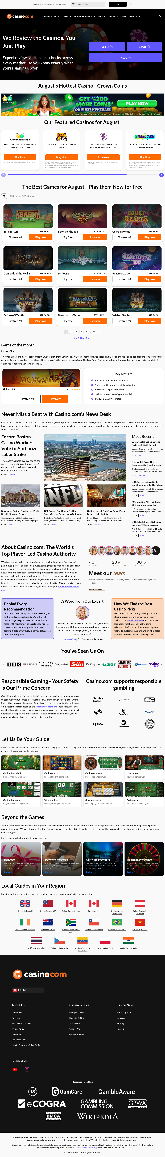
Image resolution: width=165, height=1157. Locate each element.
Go (118, 4)
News (124, 57)
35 (94, 331)
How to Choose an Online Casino (26, 1045)
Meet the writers (95, 589)
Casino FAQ (74, 1028)
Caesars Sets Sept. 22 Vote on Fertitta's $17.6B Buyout (146, 443)
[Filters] (4, 196)
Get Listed (16, 1034)
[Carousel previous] (3, 175)
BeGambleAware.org (87, 1147)
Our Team (16, 1018)
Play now (40, 237)
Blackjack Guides (76, 1012)
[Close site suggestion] (131, 4)
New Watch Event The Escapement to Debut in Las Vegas (145, 463)
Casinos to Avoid (19, 1039)
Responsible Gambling (21, 1023)
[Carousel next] (161, 175)
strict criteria (136, 620)
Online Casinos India (128, 948)
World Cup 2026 (124, 1012)
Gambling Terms (76, 1034)
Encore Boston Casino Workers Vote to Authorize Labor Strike (19, 445)
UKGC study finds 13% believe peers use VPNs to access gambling (146, 523)
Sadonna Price (69, 639)
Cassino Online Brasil (117, 929)
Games (142, 46)
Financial (121, 1028)
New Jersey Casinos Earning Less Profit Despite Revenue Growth (20, 512)
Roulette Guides (76, 1018)
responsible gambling (46, 706)
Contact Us (17, 1012)
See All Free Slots (82, 338)
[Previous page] (66, 332)
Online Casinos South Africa (71, 930)
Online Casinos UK (25, 911)
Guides (105, 46)
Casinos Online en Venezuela (82, 949)
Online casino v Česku (59, 948)
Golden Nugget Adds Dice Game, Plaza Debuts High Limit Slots (106, 512)
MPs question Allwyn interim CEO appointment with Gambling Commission (146, 503)
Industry (12, 474)
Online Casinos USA (48, 911)
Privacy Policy (18, 1028)
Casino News (125, 1005)
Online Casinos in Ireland (25, 929)
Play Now (20, 157)
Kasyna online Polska (105, 948)
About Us (18, 1005)
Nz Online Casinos (48, 929)
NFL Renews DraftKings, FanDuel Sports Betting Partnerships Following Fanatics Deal (63, 512)
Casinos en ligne (94, 911)
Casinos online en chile (94, 929)
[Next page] (99, 332)
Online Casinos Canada (71, 911)
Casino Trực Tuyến (140, 929)
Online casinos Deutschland (117, 912)
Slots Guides (74, 1023)
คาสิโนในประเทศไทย (36, 948)
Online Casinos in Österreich (140, 912)
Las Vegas (97, 524)
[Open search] (160, 16)
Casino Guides (79, 1005)
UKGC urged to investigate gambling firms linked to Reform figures (147, 483)
